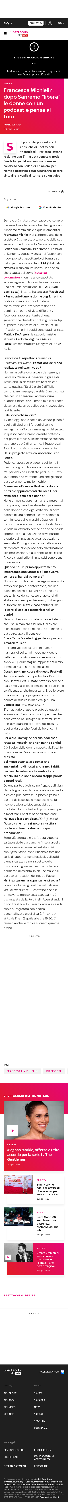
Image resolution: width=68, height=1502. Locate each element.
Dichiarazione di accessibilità (44, 1458)
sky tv (38, 1393)
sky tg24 (9, 1400)
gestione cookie (14, 1450)
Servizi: (38, 1385)
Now (37, 1407)
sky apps (39, 1400)
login (60, 23)
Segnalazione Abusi (49, 1497)
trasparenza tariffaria (31, 1484)
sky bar (39, 1414)
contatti (59, 1484)
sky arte (9, 1414)
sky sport (10, 1393)
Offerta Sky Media (15, 1466)
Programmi (41, 1428)
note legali (11, 1457)
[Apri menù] (5, 33)
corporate (41, 1466)
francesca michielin (22, 1071)
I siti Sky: (8, 1385)
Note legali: (10, 1442)
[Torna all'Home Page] (19, 33)
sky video (10, 1407)
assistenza (47, 1484)
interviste (54, 1071)
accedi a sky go (49, 1371)
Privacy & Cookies (24, 1481)
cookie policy (42, 1450)
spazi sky (39, 1421)
